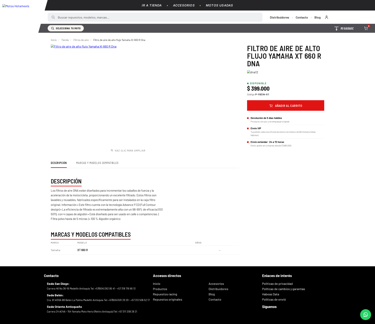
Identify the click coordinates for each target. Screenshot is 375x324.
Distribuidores (279, 17)
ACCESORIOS (184, 5)
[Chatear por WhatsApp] (365, 314)
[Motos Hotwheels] (24, 16)
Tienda (65, 40)
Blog (317, 17)
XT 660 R (82, 250)
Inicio (54, 40)
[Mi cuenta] (326, 17)
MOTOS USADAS (219, 5)
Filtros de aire (81, 40)
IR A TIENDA (152, 5)
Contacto (302, 17)
